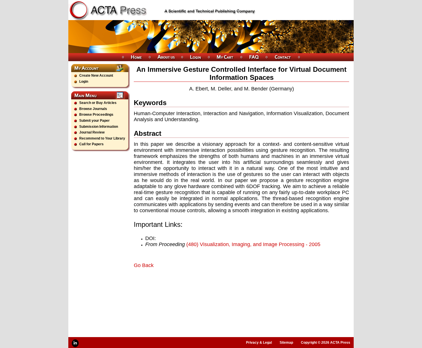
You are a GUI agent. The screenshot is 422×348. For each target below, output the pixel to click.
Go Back (144, 265)
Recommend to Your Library (102, 138)
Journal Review (91, 132)
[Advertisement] (201, 284)
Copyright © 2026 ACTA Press (325, 343)
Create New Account (96, 76)
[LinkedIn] (75, 343)
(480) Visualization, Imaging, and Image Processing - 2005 (253, 244)
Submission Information (98, 127)
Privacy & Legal (259, 343)
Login (83, 82)
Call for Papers (91, 144)
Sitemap (286, 343)
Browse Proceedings (96, 115)
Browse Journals (93, 109)
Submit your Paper (94, 121)
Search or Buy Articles (98, 103)
